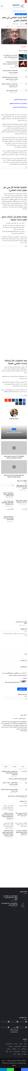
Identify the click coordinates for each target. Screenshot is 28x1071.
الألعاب (20, 1043)
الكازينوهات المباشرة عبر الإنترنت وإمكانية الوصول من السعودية (21, 832)
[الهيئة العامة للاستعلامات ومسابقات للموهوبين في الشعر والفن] (23, 64)
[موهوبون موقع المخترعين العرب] (18, 6)
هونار (15, 1053)
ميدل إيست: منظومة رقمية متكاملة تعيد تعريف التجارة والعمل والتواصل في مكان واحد (7, 815)
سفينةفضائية (23, 1048)
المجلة (20, 11)
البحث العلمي (19, 114)
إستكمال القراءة (23, 730)
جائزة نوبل (10, 1046)
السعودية (24, 1046)
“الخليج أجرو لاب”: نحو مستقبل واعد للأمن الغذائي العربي (9, 904)
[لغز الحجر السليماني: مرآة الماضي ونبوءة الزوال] (21, 808)
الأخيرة (14, 766)
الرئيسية (24, 11)
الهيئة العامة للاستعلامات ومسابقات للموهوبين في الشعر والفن (10, 64)
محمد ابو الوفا (22, 23)
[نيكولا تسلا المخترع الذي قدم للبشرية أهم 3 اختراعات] (23, 791)
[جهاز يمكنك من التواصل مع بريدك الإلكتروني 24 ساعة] (23, 72)
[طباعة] (16, 403)
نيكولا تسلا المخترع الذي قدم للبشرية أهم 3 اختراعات (9, 790)
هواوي (19, 1053)
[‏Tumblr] (13, 400)
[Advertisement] (14, 748)
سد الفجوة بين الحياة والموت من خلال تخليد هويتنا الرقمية (8, 518)
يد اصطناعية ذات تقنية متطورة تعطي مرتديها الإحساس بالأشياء (8, 494)
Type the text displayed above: (12, 682)
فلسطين (14, 1048)
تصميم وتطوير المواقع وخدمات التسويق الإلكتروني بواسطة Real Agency (14, 1063)
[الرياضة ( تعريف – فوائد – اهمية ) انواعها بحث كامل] (23, 785)
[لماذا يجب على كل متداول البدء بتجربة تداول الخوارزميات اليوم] (23, 57)
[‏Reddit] (6, 400)
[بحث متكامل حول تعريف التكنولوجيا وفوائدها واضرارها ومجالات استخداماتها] (23, 773)
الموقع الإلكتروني (23, 666)
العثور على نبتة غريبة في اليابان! (21, 622)
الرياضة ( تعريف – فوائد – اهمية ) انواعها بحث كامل (10, 783)
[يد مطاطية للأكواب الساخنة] (5, 1023)
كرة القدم (8, 1048)
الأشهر (22, 766)
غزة (18, 1048)
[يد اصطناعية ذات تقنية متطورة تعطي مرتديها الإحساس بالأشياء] (7, 488)
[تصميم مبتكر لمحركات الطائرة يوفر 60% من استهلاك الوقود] (23, 79)
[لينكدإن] (16, 400)
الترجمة (15, 1043)
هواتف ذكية (24, 1053)
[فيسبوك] (24, 400)
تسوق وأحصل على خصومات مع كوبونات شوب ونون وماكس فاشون (10, 897)
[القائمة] (2, 6)
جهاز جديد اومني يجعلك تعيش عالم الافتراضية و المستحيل (21, 486)
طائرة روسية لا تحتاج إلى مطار (14, 432)
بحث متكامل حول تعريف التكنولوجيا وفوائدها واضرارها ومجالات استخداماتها (10, 773)
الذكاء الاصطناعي (9, 1043)
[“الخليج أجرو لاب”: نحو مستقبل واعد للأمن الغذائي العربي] (23, 958)
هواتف (7, 1051)
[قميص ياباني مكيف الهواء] (23, 1030)
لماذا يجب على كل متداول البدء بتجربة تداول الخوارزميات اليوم (11, 56)
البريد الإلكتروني (23, 660)
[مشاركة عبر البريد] (20, 403)
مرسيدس (19, 223)
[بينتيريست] (9, 400)
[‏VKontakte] (24, 403)
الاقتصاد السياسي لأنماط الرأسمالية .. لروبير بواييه (21, 501)
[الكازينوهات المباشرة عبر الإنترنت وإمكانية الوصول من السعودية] (21, 825)
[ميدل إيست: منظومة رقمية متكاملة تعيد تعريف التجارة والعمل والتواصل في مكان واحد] (7, 808)
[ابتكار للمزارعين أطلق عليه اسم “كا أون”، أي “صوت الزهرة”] (5, 1031)
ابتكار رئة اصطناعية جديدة (12, 91)
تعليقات (5, 766)
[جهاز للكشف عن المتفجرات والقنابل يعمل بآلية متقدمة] (23, 86)
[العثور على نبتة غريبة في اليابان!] (21, 564)
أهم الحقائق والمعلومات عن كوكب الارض (17, 796)
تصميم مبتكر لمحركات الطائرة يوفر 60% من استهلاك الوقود (10, 78)
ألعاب (25, 1043)
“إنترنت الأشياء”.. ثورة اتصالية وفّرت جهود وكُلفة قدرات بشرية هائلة (7, 502)
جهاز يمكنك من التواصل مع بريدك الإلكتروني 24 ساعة (10, 71)
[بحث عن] (26, 6)
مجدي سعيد (24, 1051)
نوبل (11, 1051)
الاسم (25, 654)
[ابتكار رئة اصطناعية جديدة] (23, 92)
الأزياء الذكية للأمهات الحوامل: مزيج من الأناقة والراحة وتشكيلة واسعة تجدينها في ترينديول (7, 833)
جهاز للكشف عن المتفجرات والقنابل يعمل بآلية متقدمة (10, 85)
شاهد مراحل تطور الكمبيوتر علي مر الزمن (18, 779)
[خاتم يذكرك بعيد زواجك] (14, 1030)
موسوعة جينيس (17, 1051)
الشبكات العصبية (17, 1046)
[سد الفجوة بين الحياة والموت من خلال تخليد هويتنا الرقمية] (7, 511)
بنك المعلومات (15, 11)
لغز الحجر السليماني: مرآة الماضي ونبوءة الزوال (21, 814)
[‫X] (20, 400)
